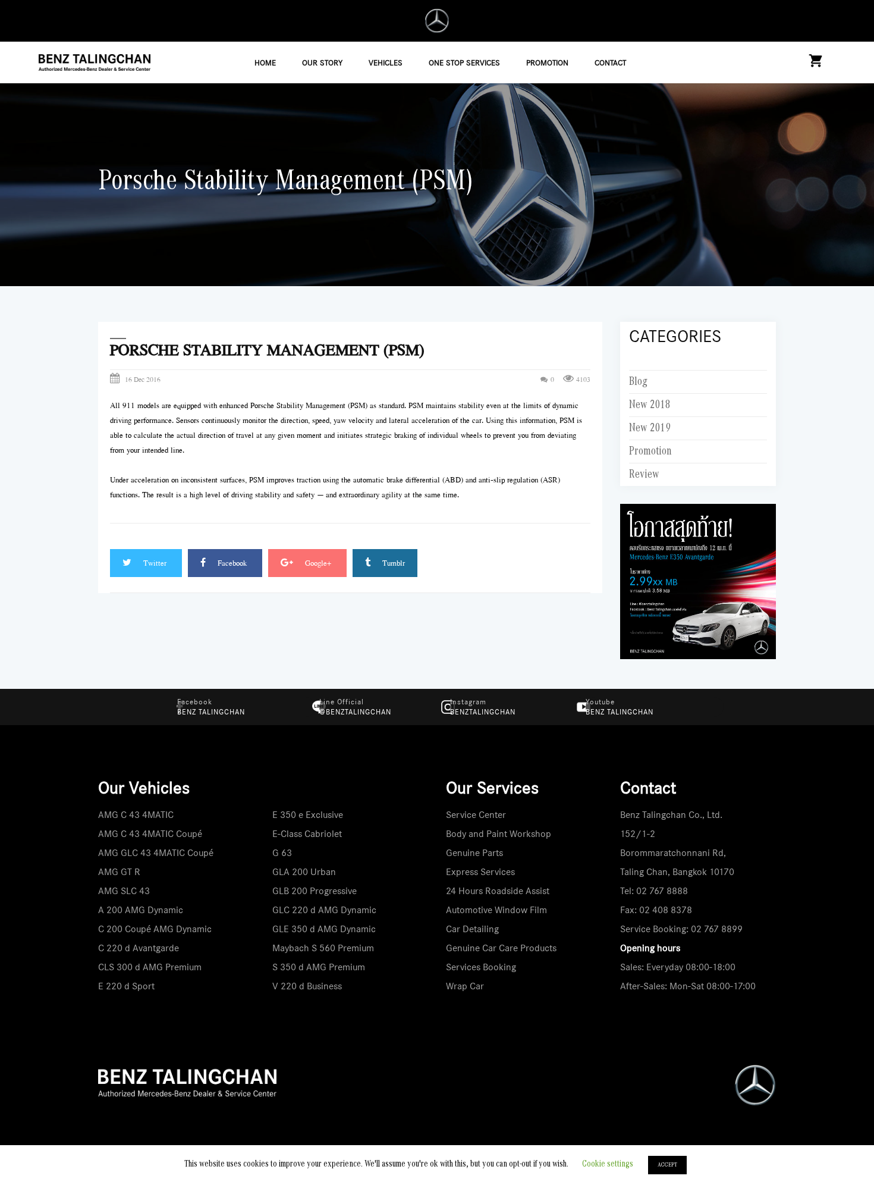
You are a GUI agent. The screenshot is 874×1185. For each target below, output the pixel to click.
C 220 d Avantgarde (138, 948)
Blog (638, 382)
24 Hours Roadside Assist (497, 890)
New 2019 (650, 428)
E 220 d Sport (126, 986)
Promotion (650, 451)
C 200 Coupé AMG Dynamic (155, 929)
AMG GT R (119, 871)
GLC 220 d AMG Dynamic (324, 910)
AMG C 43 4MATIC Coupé (150, 833)
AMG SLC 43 (124, 890)
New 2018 (649, 405)
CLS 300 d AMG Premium (150, 967)
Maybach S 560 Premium (323, 948)
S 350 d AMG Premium (318, 967)
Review (644, 474)
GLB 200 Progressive (314, 890)
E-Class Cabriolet (307, 833)
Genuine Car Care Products (501, 948)
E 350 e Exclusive (307, 814)
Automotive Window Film (496, 910)
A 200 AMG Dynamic (140, 910)
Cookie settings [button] (607, 1164)
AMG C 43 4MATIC (136, 814)
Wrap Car (465, 986)
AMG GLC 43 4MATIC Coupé (155, 852)
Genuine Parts (474, 852)
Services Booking (481, 967)
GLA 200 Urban (304, 871)
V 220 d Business (307, 986)
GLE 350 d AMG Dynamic (324, 929)
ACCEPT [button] (667, 1165)
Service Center (476, 814)
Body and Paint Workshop (498, 833)
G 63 (282, 852)
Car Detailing (472, 929)
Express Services (480, 871)
